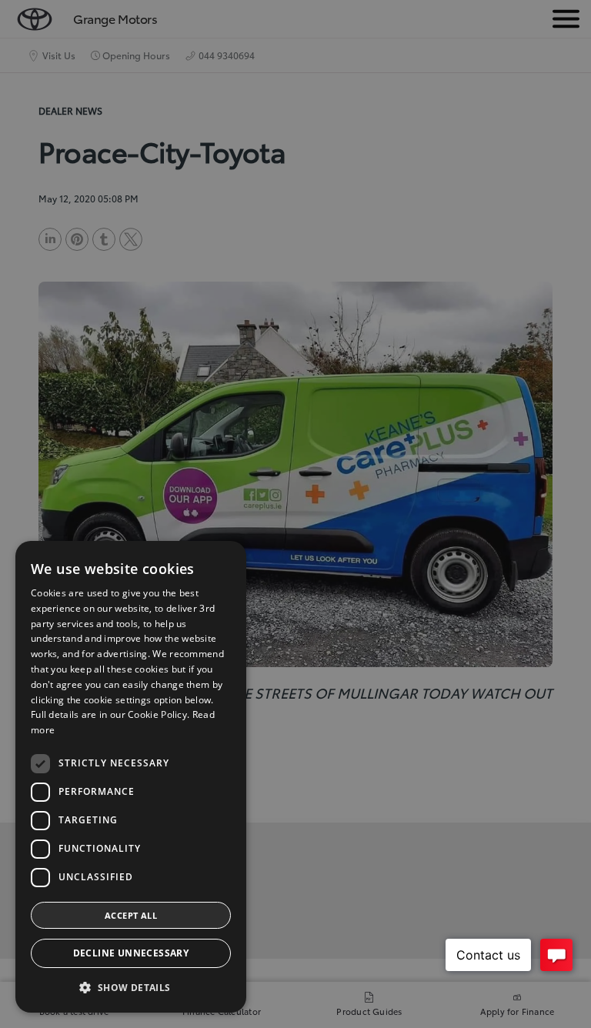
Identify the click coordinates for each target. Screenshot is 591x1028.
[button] (131, 987)
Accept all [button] (131, 915)
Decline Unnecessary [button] (131, 953)
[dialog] (130, 777)
